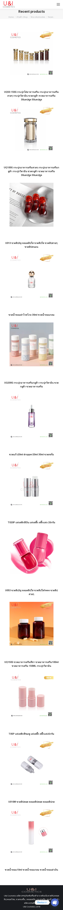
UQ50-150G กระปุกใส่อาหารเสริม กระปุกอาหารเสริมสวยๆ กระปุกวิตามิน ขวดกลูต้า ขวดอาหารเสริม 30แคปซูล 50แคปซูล (31, 96)
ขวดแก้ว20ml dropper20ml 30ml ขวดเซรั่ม (31, 454)
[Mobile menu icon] (58, 4)
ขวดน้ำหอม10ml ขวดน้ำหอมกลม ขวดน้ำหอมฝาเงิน (31, 869)
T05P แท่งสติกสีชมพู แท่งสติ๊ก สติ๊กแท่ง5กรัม (31, 733)
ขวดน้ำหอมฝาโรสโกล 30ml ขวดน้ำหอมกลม (31, 314)
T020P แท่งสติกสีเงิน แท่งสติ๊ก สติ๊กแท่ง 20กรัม (31, 522)
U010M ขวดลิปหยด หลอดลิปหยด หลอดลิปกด (31, 801)
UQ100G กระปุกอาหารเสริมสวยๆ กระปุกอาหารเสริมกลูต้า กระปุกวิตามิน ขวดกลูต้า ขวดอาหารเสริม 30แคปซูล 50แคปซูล (31, 171)
